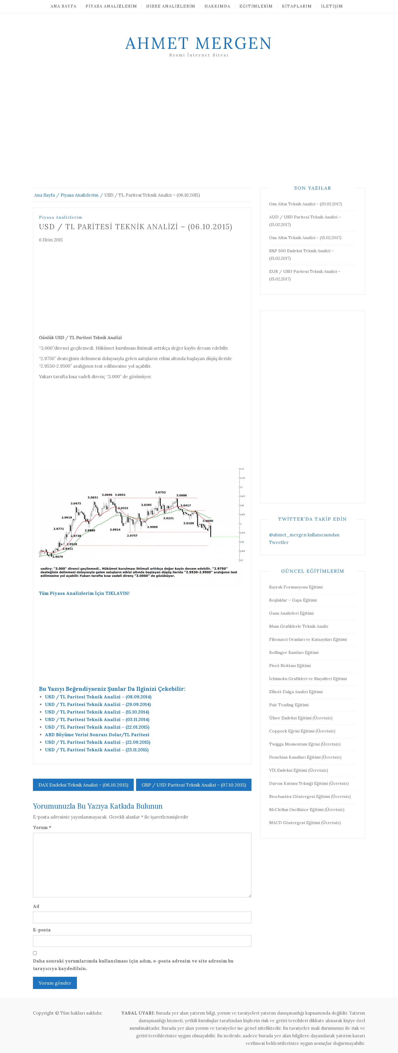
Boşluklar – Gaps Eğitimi (293, 600)
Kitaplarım (297, 6)
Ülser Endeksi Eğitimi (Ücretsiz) (300, 718)
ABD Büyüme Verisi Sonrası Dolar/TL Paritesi (97, 734)
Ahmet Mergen (199, 43)
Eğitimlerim (256, 6)
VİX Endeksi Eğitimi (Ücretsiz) (298, 770)
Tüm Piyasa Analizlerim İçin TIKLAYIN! (84, 593)
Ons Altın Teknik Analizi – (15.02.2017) (305, 237)
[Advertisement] (199, 130)
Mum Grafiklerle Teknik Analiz (298, 626)
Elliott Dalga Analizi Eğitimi (296, 691)
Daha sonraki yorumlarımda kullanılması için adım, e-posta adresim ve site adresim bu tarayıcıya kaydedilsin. (133, 964)
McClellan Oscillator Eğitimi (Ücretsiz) (306, 809)
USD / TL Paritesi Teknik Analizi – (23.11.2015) (97, 750)
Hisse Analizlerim (171, 6)
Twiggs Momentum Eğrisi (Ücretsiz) (305, 744)
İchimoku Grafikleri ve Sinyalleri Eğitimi (308, 678)
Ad (36, 906)
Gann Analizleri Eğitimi (291, 613)
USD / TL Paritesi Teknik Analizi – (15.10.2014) (97, 712)
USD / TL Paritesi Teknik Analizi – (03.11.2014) (97, 719)
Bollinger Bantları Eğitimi (293, 652)
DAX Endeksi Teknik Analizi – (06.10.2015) (83, 785)
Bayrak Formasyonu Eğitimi (296, 587)
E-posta (42, 930)
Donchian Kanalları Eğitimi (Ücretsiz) (305, 757)
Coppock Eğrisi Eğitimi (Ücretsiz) (302, 731)
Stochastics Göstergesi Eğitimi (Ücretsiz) (310, 796)
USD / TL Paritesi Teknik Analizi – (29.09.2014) (98, 704)
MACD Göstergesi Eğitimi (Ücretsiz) (305, 822)
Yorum (42, 827)
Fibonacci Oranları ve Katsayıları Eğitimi (308, 639)
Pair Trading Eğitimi (289, 704)
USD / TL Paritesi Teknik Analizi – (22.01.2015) (97, 727)
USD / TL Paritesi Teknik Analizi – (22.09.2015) (97, 742)
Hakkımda (217, 6)
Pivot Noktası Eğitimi (290, 665)
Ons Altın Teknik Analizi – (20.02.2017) (305, 204)
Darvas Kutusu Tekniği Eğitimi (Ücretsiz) (309, 783)
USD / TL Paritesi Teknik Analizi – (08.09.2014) (98, 697)
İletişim (332, 6)
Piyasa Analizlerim (111, 6)
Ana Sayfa (64, 6)
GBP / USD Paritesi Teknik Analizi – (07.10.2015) (194, 785)
